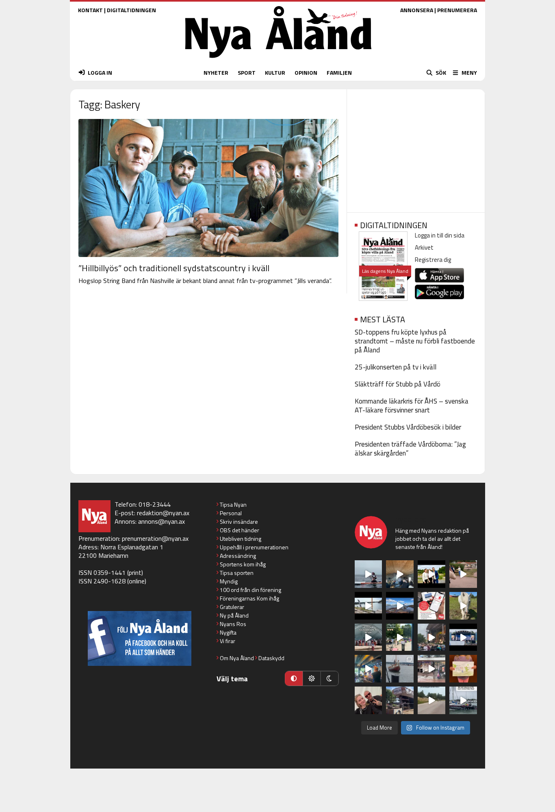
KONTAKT (90, 10)
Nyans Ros (233, 624)
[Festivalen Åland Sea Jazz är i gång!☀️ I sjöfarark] (400, 574)
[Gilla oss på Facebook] (139, 638)
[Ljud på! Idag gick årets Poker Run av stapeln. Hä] (463, 700)
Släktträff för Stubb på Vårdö (397, 384)
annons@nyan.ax (161, 521)
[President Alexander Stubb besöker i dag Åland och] (463, 574)
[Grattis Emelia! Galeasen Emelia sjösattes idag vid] (400, 668)
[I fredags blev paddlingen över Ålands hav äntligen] (368, 574)
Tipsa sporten (237, 572)
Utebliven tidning (240, 538)
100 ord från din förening (250, 589)
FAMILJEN (339, 72)
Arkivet (424, 247)
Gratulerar (232, 607)
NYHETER (216, 72)
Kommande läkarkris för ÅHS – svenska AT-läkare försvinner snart (411, 405)
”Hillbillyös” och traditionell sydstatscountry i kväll (173, 268)
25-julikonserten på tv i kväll (395, 367)
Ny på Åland (234, 615)
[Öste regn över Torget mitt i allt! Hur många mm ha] (431, 668)
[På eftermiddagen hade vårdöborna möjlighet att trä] (431, 574)
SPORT (247, 72)
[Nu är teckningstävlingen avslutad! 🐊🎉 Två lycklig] (463, 668)
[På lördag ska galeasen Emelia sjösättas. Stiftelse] (400, 700)
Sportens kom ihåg (243, 564)
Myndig (229, 581)
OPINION (306, 72)
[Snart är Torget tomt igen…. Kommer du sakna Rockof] (400, 637)
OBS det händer (239, 530)
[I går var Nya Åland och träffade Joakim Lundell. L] (368, 700)
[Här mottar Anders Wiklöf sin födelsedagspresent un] (368, 668)
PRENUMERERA (457, 10)
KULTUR (275, 72)
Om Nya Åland (237, 658)
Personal (231, 513)
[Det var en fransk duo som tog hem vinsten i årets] (368, 606)
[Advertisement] (416, 148)
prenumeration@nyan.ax (155, 538)
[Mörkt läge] (329, 678)
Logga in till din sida (439, 235)
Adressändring (238, 555)
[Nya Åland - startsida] (278, 60)
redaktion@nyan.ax (163, 513)
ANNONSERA (416, 10)
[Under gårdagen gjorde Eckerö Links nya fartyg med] (400, 606)
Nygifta (228, 632)
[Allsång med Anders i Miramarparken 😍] (463, 637)
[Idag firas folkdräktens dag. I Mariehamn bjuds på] (368, 637)
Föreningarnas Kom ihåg (249, 598)
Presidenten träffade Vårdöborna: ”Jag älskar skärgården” (410, 448)
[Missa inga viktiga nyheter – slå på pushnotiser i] (431, 606)
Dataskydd (271, 658)
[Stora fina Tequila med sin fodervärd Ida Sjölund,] (463, 606)
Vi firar (227, 641)
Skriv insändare (239, 521)
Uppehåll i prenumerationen (254, 547)
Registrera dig (433, 259)
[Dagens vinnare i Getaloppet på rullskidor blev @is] (431, 700)
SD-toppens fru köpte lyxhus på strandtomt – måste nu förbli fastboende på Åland (415, 341)
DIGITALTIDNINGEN (131, 10)
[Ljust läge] (312, 678)
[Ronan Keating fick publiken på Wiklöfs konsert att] (431, 637)
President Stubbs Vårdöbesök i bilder (408, 427)
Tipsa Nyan (233, 504)
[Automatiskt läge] (294, 678)
